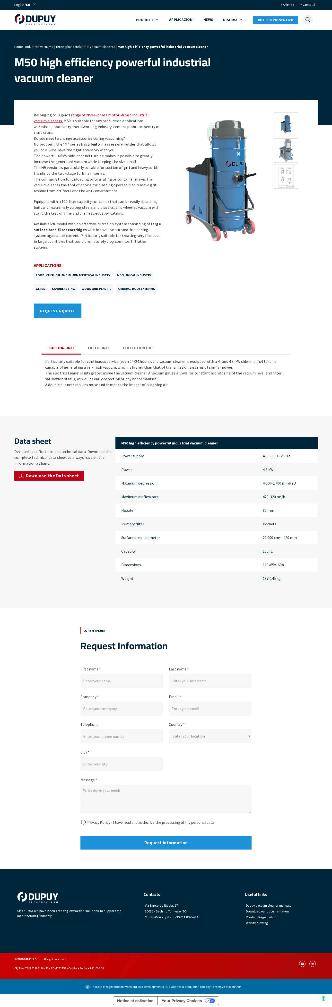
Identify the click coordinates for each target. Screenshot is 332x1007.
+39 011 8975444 (186, 917)
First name (90, 669)
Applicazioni (181, 19)
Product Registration (261, 917)
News (208, 19)
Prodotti (145, 19)
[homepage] (35, 20)
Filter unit (98, 347)
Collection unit (139, 347)
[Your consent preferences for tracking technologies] (323, 998)
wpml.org (130, 987)
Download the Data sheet (52, 475)
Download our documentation (267, 911)
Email (175, 696)
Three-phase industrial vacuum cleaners (85, 46)
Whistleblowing (257, 923)
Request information (166, 842)
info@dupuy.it (159, 917)
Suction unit (61, 347)
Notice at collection (135, 1000)
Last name (179, 669)
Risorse (230, 19)
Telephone (89, 724)
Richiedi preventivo (276, 20)
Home (18, 46)
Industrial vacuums (39, 46)
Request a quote (57, 310)
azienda (288, 5)
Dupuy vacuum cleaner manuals (268, 905)
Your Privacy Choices (182, 1000)
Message (88, 779)
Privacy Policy (98, 822)
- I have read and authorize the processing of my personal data (150, 822)
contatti (309, 5)
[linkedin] (312, 964)
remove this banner (228, 987)
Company (89, 696)
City (84, 752)
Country (177, 724)
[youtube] (302, 964)
